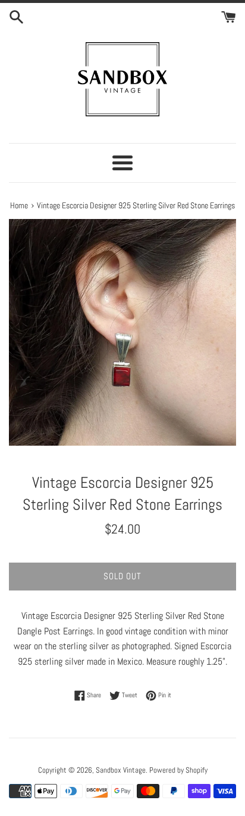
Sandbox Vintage (121, 770)
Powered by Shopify (178, 770)
